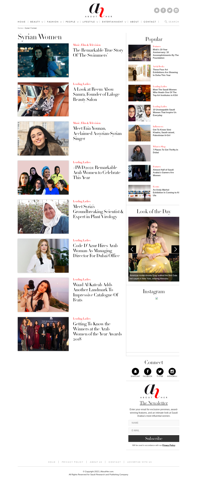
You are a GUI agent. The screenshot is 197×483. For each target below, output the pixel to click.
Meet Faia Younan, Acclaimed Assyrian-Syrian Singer (97, 133)
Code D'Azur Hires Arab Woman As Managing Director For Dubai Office (96, 250)
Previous (132, 249)
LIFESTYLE (89, 22)
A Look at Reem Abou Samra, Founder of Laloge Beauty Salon (96, 94)
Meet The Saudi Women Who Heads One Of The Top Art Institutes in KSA (165, 92)
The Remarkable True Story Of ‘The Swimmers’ (98, 53)
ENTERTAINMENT (112, 22)
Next (175, 249)
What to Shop (159, 146)
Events (156, 186)
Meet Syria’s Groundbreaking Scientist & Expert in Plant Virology (98, 211)
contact (150, 22)
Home (22, 22)
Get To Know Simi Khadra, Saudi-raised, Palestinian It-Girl (164, 132)
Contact (115, 462)
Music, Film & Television (87, 45)
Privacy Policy (168, 445)
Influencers (158, 126)
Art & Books (158, 66)
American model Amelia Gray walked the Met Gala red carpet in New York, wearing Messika (153, 277)
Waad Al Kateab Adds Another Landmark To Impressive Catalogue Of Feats (95, 292)
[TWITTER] (160, 371)
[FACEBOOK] (147, 371)
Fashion (53, 22)
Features (157, 46)
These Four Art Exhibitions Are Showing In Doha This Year (165, 72)
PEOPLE (71, 22)
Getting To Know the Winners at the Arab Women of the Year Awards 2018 (97, 331)
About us (96, 462)
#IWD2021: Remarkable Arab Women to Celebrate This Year (96, 172)
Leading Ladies (81, 84)
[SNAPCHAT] (135, 371)
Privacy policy (73, 462)
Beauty (35, 22)
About (134, 22)
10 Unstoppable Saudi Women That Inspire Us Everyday (164, 112)
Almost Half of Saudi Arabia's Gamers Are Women (163, 172)
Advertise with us (139, 462)
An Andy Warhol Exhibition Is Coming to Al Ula (166, 193)
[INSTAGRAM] (172, 371)
